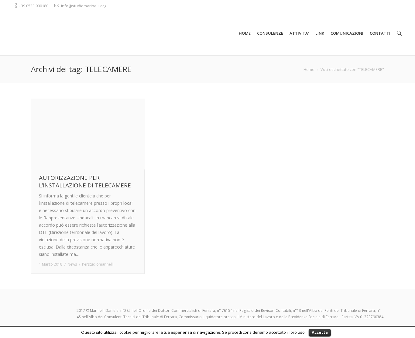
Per (98, 264)
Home (309, 69)
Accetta (320, 332)
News (72, 264)
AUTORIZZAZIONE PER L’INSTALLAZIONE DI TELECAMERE (85, 181)
